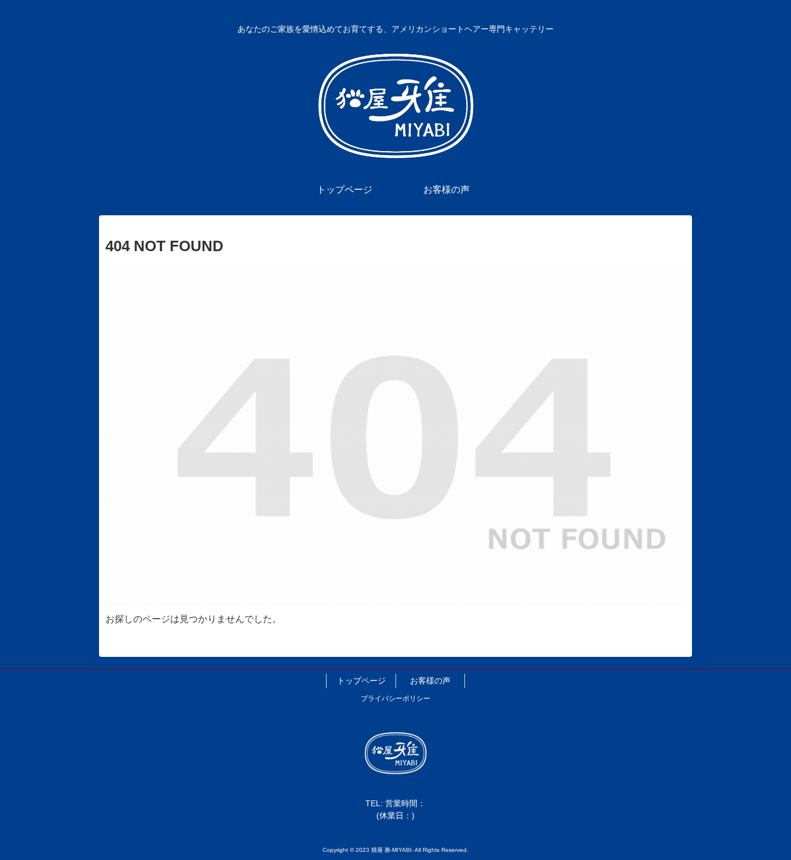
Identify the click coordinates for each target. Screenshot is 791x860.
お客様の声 (430, 680)
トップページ (361, 680)
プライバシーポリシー (395, 698)
